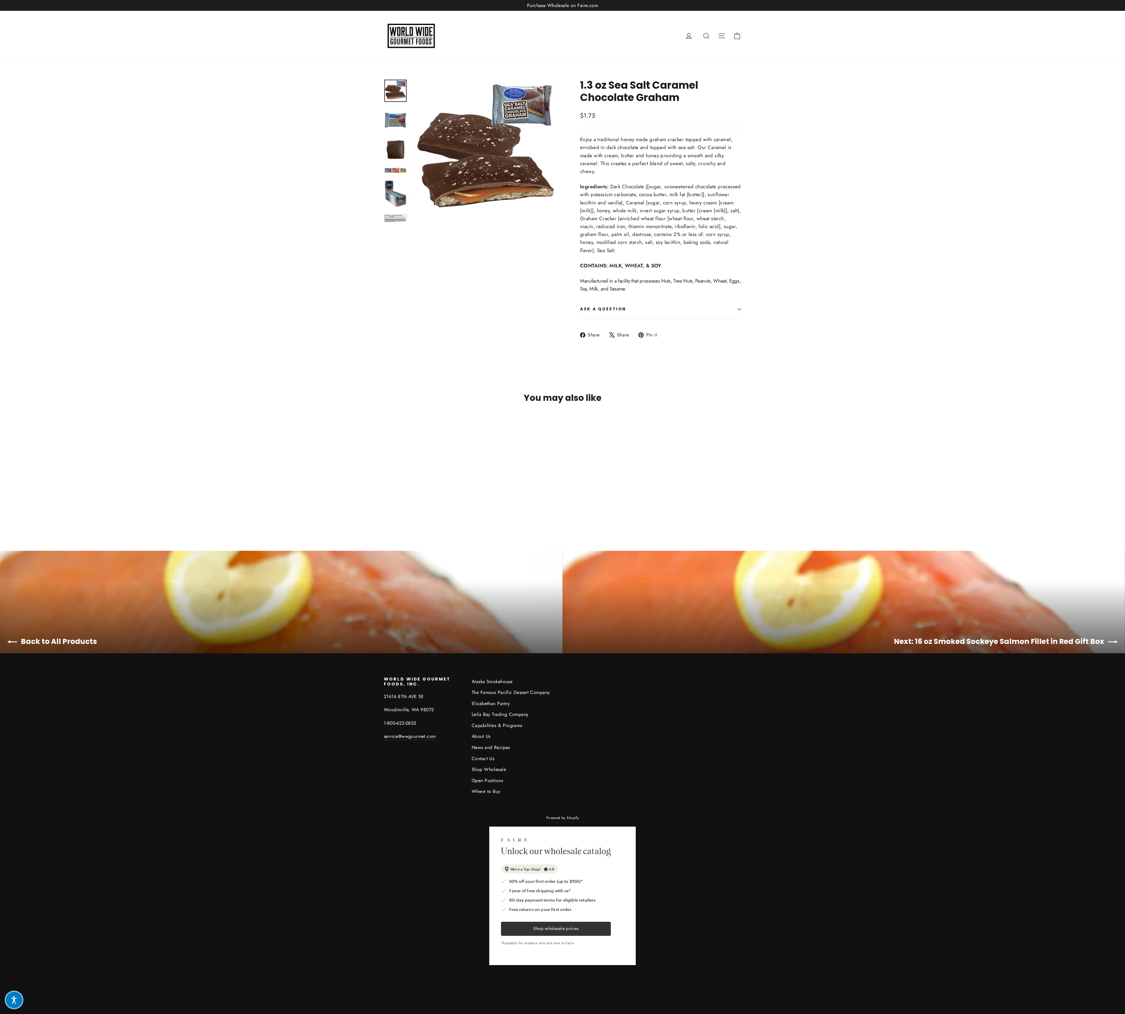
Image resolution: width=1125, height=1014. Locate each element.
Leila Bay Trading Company (500, 714)
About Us (481, 736)
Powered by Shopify (562, 817)
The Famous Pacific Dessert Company (511, 692)
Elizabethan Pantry (491, 703)
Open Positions (487, 780)
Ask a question (603, 309)
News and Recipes (491, 747)
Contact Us (483, 758)
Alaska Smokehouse (492, 681)
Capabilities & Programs (497, 725)
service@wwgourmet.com (410, 736)
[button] (14, 1000)
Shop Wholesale (489, 769)
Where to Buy (486, 791)
